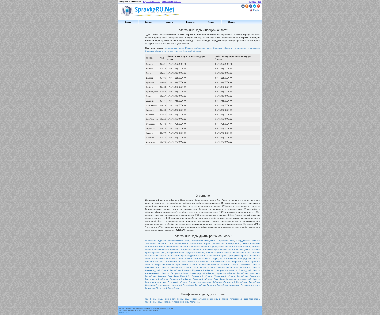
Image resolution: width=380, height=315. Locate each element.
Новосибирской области (166, 249)
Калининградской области (218, 252)
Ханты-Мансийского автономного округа (189, 243)
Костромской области (204, 267)
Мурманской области (202, 270)
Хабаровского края (216, 255)
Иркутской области (195, 252)
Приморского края (237, 255)
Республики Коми (179, 273)
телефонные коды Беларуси (214, 298)
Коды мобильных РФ (151, 2)
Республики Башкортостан (226, 243)
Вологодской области (249, 270)
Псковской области (249, 267)
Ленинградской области (157, 270)
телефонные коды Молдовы (185, 301)
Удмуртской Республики (204, 240)
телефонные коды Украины (185, 298)
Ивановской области (181, 267)
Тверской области (240, 261)
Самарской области (202, 279)
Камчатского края (177, 255)
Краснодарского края (155, 282)
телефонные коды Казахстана (244, 298)
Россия (128, 22)
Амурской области (196, 255)
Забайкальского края (178, 240)
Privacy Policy (124, 312)
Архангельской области (157, 273)
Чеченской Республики (183, 285)
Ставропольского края (200, 282)
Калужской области (164, 264)
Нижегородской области (202, 273)
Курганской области (199, 246)
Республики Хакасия (249, 249)
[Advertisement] (130, 69)
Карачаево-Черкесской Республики (162, 287)
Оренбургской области (221, 246)
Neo (259, 2)
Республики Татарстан (248, 276)
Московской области (227, 267)
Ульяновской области (224, 276)
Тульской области (230, 264)
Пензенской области (202, 276)
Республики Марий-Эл (179, 276)
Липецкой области (177, 261)
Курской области (228, 258)
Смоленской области (220, 261)
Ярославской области (187, 264)
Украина (148, 22)
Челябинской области (177, 246)
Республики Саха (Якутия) (246, 252)
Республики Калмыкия (225, 279)
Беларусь (169, 22)
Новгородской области (226, 270)
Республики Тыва (175, 252)
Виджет (252, 2)
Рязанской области (250, 264)
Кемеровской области (190, 249)
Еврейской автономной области (170, 258)
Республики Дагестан (205, 285)
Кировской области (225, 273)
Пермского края (226, 240)
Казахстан (190, 22)
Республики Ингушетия (228, 285)
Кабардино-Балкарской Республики (230, 282)
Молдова (231, 22)
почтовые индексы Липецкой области (182, 50)
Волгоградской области (156, 279)
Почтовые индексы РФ (171, 2)
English (256, 10)
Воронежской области (156, 261)
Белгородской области (249, 258)
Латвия (211, 22)
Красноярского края (155, 252)
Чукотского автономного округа (202, 258)
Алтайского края (210, 249)
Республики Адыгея (250, 285)
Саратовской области (180, 279)
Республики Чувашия (155, 276)
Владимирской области (157, 267)
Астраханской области (249, 279)
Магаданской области (156, 255)
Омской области (242, 246)
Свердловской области (248, 240)
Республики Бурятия (155, 240)
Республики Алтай (229, 249)
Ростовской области (177, 282)
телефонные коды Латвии (157, 301)
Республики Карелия (180, 270)
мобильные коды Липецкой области (213, 47)
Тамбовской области (198, 261)
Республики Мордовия (248, 273)
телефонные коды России (178, 47)
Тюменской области (155, 243)
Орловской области (209, 264)
